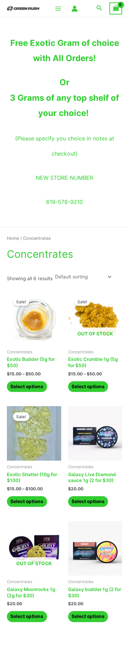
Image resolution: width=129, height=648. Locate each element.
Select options (26, 386)
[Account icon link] (75, 9)
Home (13, 238)
